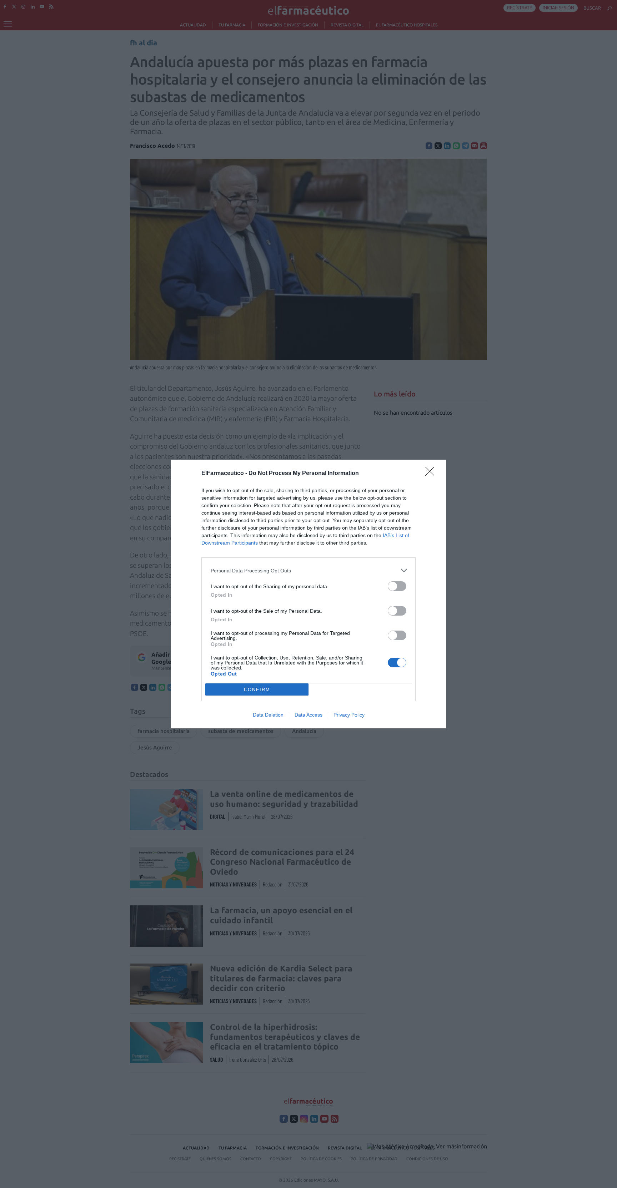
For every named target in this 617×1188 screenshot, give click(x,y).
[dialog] (308, 594)
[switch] (397, 586)
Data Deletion (268, 715)
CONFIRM (257, 689)
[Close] (432, 473)
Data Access (308, 715)
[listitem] (308, 570)
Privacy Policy (349, 715)
